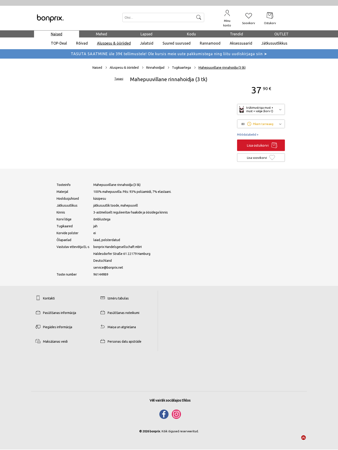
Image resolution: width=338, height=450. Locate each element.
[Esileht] (50, 18)
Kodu (191, 34)
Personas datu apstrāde (124, 341)
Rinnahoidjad (155, 67)
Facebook (164, 414)
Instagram (176, 414)
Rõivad (82, 43)
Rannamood (210, 43)
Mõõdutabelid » (247, 134)
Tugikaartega (182, 67)
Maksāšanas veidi (55, 341)
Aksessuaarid (241, 43)
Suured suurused (177, 43)
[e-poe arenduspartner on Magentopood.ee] (303, 437)
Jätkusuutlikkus (274, 43)
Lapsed (146, 34)
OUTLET (281, 34)
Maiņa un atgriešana (122, 327)
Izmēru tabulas (118, 298)
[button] (227, 18)
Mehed (101, 34)
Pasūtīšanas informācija (59, 313)
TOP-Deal (59, 43)
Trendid (236, 34)
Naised (56, 34)
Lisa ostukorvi (258, 145)
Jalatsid (146, 43)
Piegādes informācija (57, 327)
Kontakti (49, 298)
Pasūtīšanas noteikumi (123, 313)
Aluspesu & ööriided (114, 43)
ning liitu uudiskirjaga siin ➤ (240, 54)
